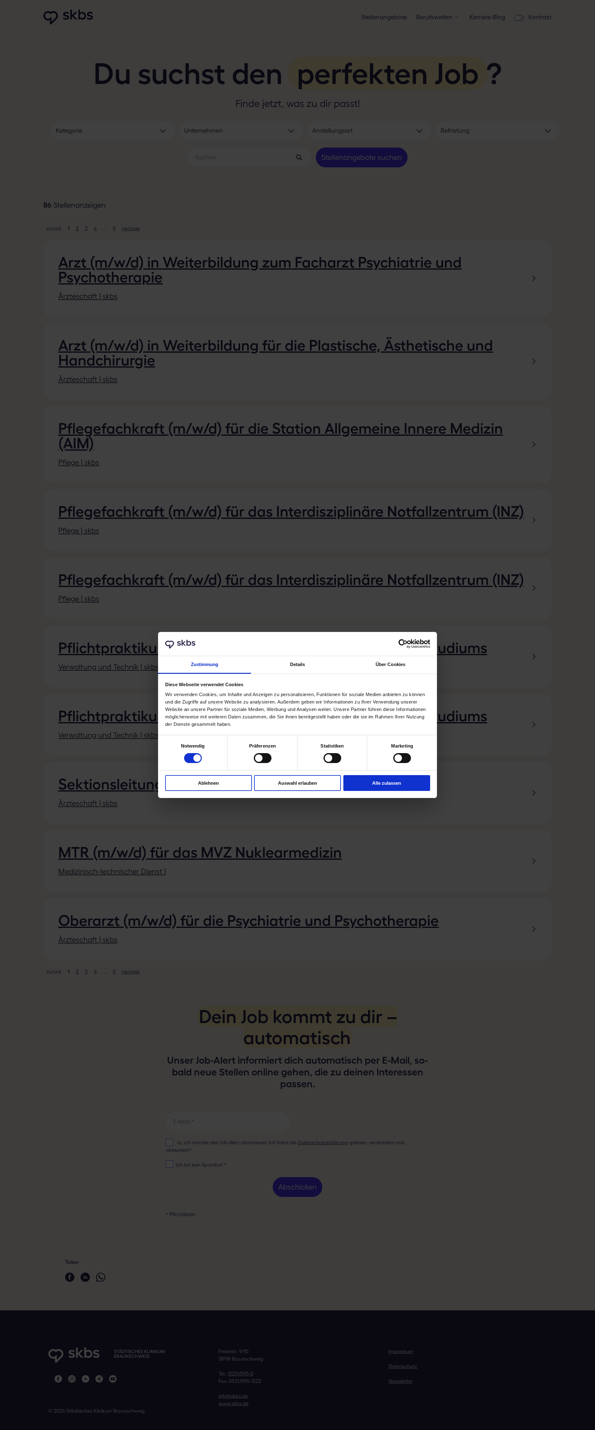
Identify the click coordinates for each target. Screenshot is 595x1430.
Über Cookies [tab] (390, 664)
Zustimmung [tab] (204, 664)
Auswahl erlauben (297, 783)
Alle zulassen (386, 783)
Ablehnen (208, 783)
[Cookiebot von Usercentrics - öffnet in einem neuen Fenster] (403, 643)
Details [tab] (297, 664)
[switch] (262, 758)
